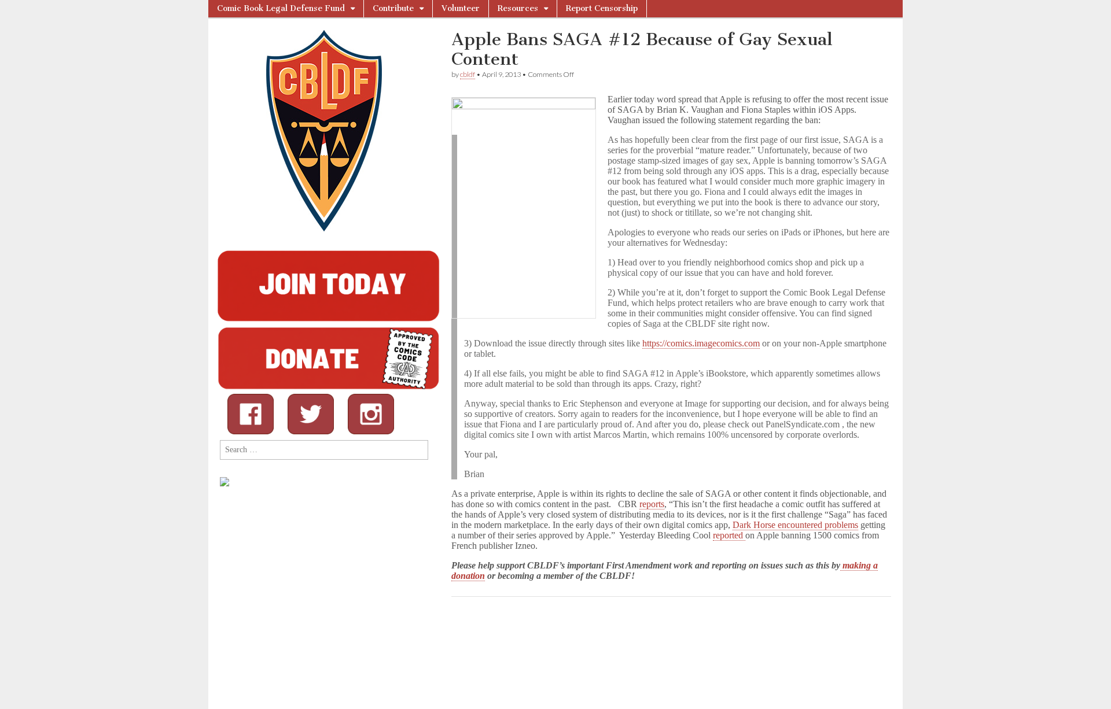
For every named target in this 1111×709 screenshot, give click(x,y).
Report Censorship (602, 8)
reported (729, 535)
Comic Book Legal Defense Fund (281, 8)
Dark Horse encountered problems (795, 525)
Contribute (393, 8)
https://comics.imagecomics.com (701, 343)
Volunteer (461, 8)
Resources (518, 8)
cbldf (467, 74)
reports (651, 504)
